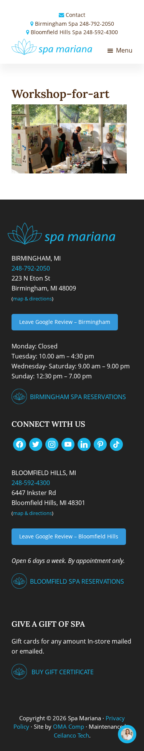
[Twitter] (35, 444)
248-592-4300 (100, 32)
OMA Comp (68, 726)
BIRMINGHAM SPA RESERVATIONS (78, 397)
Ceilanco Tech (71, 735)
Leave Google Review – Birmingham (64, 321)
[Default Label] (67, 444)
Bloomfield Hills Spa (56, 32)
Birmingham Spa (56, 23)
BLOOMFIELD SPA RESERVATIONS (77, 581)
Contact (75, 14)
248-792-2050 (96, 23)
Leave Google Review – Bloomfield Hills (68, 536)
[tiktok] (116, 444)
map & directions (32, 298)
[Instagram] (51, 444)
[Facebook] (19, 444)
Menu (124, 50)
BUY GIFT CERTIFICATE (62, 672)
